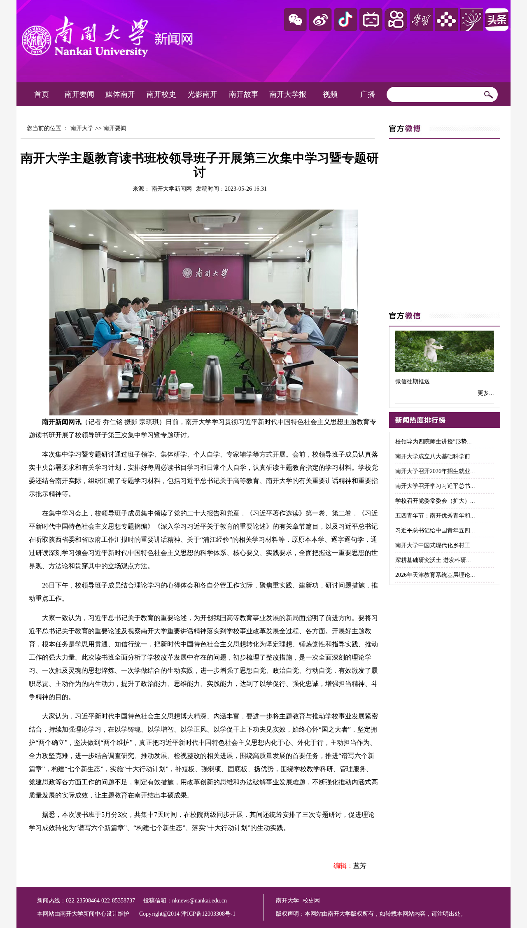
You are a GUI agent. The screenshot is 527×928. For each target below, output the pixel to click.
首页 (41, 94)
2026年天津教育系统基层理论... (435, 575)
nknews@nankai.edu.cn (199, 901)
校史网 (311, 901)
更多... (486, 393)
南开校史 (161, 94)
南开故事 (244, 94)
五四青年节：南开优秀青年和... (435, 516)
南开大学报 (287, 94)
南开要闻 (79, 94)
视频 (330, 94)
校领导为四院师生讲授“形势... (433, 441)
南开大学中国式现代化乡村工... (435, 545)
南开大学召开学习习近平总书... (435, 486)
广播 (367, 94)
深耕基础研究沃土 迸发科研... (433, 560)
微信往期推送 (412, 381)
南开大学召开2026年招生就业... (435, 471)
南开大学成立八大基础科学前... (435, 456)
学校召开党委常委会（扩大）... (435, 501)
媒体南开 (120, 94)
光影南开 (202, 94)
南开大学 (81, 128)
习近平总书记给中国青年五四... (435, 530)
